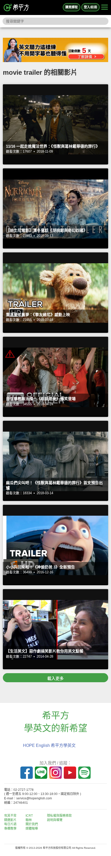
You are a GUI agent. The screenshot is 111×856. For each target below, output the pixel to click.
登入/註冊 (90, 7)
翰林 (29, 820)
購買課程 (71, 7)
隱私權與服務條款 (59, 815)
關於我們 (32, 824)
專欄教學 (10, 828)
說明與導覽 (54, 820)
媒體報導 (32, 828)
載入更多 (55, 678)
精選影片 (10, 820)
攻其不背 (10, 815)
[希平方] (16, 7)
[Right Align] (104, 7)
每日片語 (10, 824)
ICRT (29, 815)
